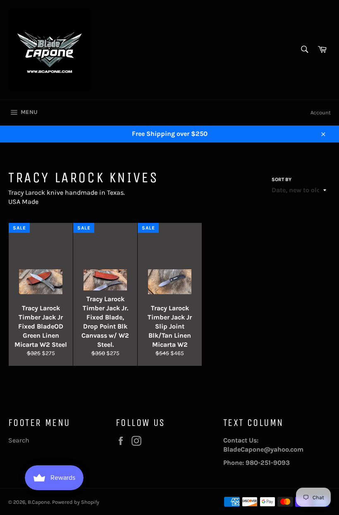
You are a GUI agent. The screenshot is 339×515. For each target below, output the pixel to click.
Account (320, 112)
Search (18, 440)
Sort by (281, 179)
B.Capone (39, 502)
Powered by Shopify (75, 502)
